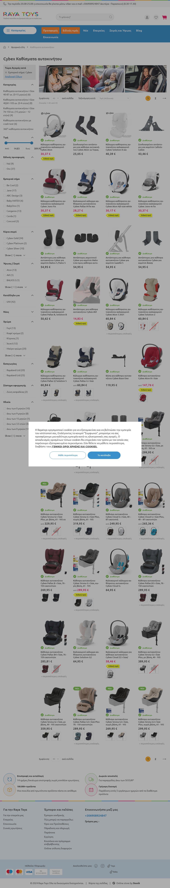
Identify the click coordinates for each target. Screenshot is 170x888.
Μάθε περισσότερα (68, 455)
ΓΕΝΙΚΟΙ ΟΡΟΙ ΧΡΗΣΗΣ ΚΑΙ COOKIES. (74, 446)
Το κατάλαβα (104, 455)
